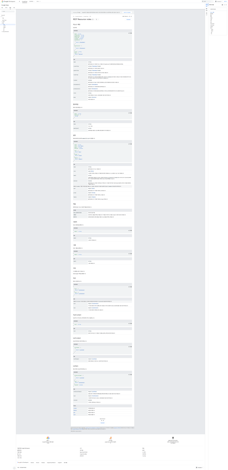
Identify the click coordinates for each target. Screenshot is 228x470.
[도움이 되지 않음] (131, 16)
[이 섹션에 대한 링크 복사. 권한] (77, 135)
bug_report (222, 5)
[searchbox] (8, 11)
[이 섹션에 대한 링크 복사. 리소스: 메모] (81, 24)
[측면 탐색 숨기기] (14, 468)
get (74, 412)
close (226, 5)
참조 (10, 7)
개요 (2, 7)
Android (32, 462)
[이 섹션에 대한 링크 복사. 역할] (77, 204)
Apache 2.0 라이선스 (117, 427)
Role (82, 146)
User (80, 151)
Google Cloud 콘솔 (83, 454)
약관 (18, 467)
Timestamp (94, 66)
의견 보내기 (128, 19)
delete (75, 410)
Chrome (37, 462)
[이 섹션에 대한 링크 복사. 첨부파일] (79, 104)
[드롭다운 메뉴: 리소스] (40, 1)
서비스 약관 (19, 457)
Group (80, 155)
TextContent (81, 290)
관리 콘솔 (81, 450)
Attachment (82, 42)
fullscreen (224, 5)
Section (80, 54)
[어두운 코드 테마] (131, 33)
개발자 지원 (19, 455)
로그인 (225, 1)
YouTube (144, 455)
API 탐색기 (82, 455)
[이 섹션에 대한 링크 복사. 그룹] (77, 245)
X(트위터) (144, 454)
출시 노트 (19, 454)
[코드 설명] (129, 33)
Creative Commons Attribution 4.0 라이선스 (93, 427)
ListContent (81, 293)
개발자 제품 (19, 452)
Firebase (43, 462)
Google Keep (24, 1)
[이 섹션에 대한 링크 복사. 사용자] (78, 222)
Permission (82, 48)
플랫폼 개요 (19, 450)
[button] (7, 16)
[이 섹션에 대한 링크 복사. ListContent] (82, 338)
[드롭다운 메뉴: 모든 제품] (34, 1)
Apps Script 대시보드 (84, 452)
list (74, 414)
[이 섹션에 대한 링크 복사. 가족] (77, 268)
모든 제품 (31, 1)
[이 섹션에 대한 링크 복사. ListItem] (79, 366)
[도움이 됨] (129, 16)
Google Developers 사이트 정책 (77, 429)
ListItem (82, 349)
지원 (14, 7)
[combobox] (207, 1)
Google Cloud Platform (51, 462)
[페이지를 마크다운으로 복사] (96, 19)
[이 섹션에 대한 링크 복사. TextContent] (82, 315)
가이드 (6, 7)
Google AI (60, 462)
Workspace (11, 1)
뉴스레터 (144, 452)
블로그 (143, 450)
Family (80, 159)
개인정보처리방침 (23, 467)
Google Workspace (78, 16)
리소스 (38, 1)
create (75, 408)
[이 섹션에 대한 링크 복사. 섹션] (77, 278)
